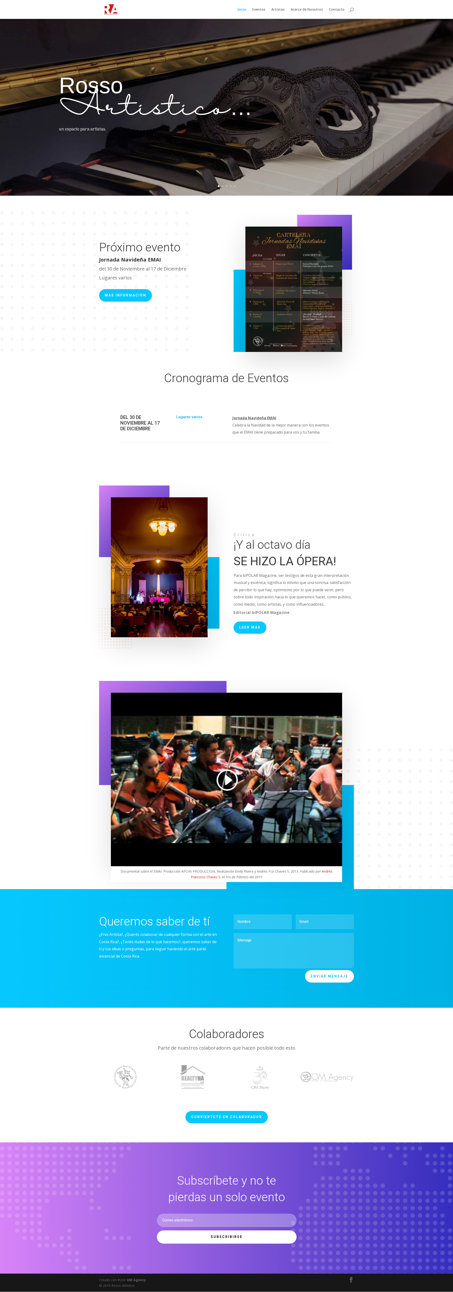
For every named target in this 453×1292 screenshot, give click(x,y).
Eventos (258, 10)
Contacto (336, 10)
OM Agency (136, 1280)
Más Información (125, 295)
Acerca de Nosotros (307, 10)
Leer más (250, 627)
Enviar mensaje (329, 976)
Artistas (278, 10)
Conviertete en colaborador (226, 1117)
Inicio (241, 10)
